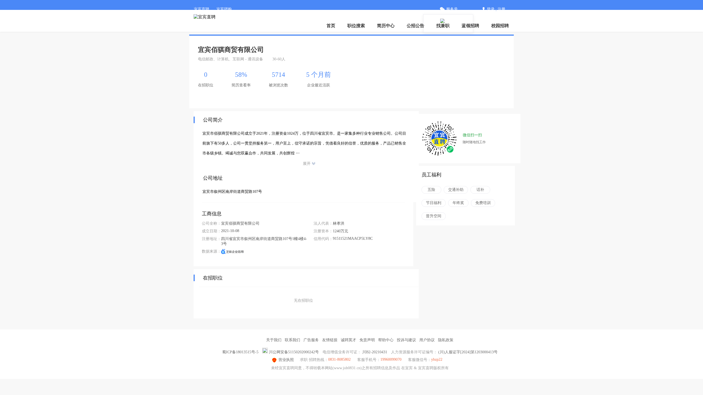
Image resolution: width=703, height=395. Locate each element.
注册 (501, 9)
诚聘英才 (348, 340)
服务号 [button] (452, 9)
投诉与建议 (406, 340)
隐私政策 (445, 340)
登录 (491, 9)
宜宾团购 (224, 9)
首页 (331, 25)
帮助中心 (386, 340)
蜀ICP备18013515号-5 (240, 352)
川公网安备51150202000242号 (294, 352)
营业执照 (286, 360)
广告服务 (311, 340)
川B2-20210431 (374, 352)
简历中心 (386, 25)
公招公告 (415, 25)
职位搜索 (356, 25)
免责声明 (367, 340)
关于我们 (273, 340)
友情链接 (329, 340)
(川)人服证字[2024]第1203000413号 (468, 352)
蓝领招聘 (470, 25)
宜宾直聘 (201, 9)
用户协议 (427, 340)
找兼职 (443, 25)
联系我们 (292, 340)
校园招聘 (500, 25)
